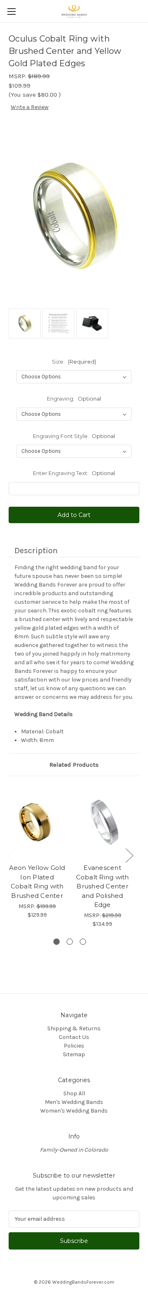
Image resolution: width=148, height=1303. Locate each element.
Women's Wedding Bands (74, 1110)
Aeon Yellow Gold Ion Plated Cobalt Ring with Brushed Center (37, 882)
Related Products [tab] (74, 764)
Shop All (74, 1093)
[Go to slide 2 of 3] (70, 942)
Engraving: (74, 398)
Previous (10, 855)
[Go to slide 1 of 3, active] (56, 942)
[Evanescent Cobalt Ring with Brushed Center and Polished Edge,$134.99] (102, 822)
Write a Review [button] (30, 107)
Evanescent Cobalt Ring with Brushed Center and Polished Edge (102, 886)
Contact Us (74, 1037)
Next (129, 855)
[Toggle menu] (11, 11)
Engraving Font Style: (74, 436)
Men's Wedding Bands (74, 1102)
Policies (74, 1045)
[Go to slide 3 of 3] (83, 942)
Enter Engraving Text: (74, 473)
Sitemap (74, 1054)
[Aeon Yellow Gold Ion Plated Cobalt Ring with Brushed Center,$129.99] (37, 822)
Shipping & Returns (74, 1028)
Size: (74, 361)
